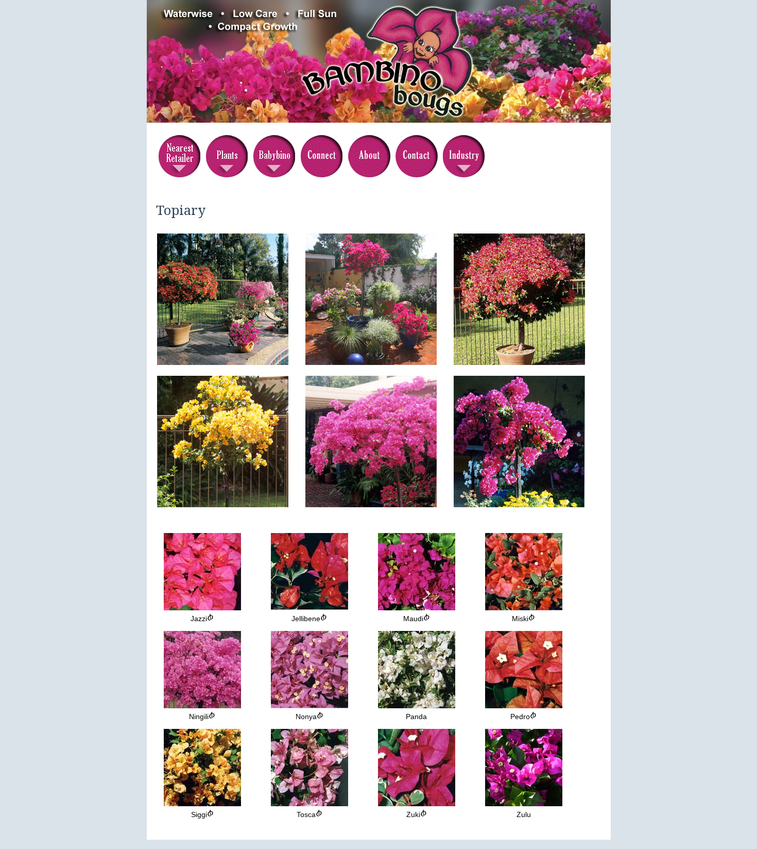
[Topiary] (222, 362)
